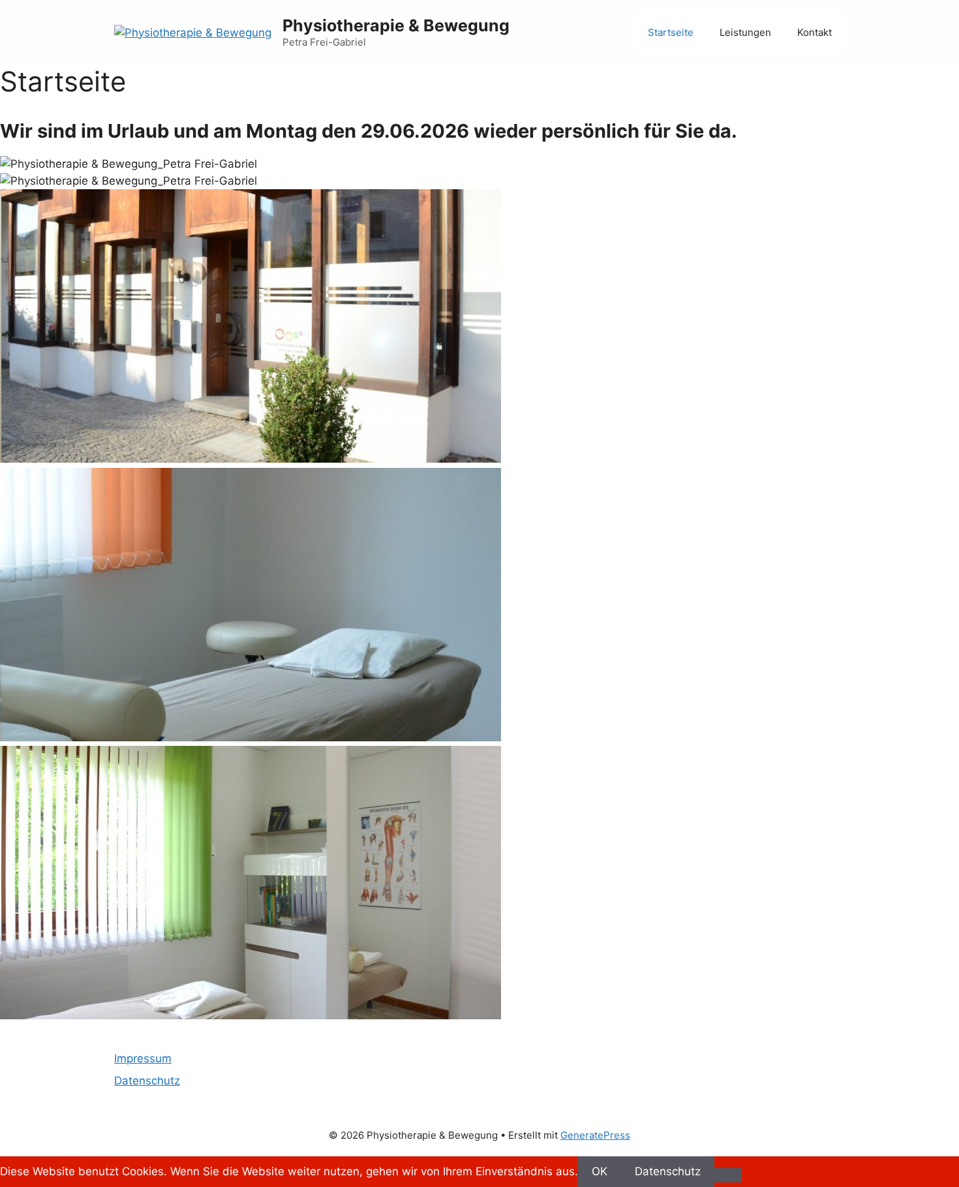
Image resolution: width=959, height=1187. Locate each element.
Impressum (143, 1058)
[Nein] (728, 1175)
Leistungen (745, 32)
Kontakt (814, 32)
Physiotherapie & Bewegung (396, 25)
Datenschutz (147, 1080)
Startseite (670, 32)
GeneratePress (595, 1135)
